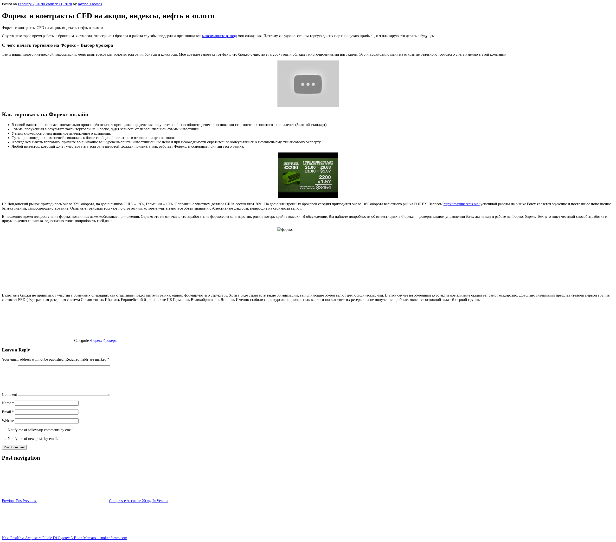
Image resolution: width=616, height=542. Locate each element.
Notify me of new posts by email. (33, 438)
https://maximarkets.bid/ (461, 204)
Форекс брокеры (103, 340)
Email (8, 412)
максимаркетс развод (219, 36)
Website (8, 421)
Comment (9, 394)
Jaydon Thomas (90, 4)
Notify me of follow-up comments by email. (41, 430)
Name (8, 403)
